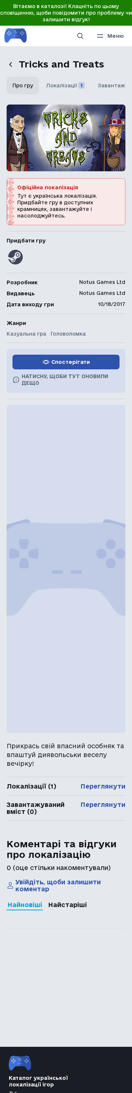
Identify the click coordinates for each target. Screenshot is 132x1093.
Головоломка (68, 334)
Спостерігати (70, 362)
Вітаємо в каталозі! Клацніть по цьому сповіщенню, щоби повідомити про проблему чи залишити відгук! (66, 12)
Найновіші (24, 904)
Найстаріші (67, 904)
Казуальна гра (26, 334)
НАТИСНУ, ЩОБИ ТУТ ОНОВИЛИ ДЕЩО (65, 379)
